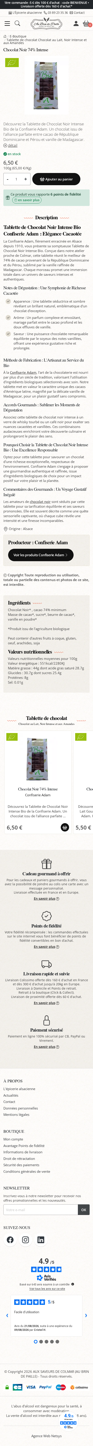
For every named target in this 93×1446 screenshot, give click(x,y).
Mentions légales (16, 1114)
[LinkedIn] (41, 1240)
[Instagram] (25, 1240)
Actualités (10, 1095)
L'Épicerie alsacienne (27, 12)
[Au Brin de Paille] (5, 36)
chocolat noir (40, 501)
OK (83, 1210)
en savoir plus (29, 200)
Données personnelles (20, 1108)
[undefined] (72, 1284)
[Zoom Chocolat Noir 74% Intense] (46, 85)
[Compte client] (76, 23)
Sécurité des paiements (21, 1165)
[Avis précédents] (7, 1316)
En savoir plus (44, 898)
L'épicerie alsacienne (19, 1088)
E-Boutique (18, 36)
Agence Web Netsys (46, 1436)
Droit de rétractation (19, 1158)
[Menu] (7, 24)
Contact (79, 12)
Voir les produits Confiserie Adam (39, 555)
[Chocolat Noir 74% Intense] (38, 759)
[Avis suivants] (86, 1316)
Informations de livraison (22, 1152)
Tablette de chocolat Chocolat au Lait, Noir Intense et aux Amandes (45, 41)
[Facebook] (10, 1240)
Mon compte (13, 1139)
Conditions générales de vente (26, 1171)
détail (12, 145)
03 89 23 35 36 (58, 12)
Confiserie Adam (23, 372)
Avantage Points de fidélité (23, 1145)
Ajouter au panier (58, 179)
